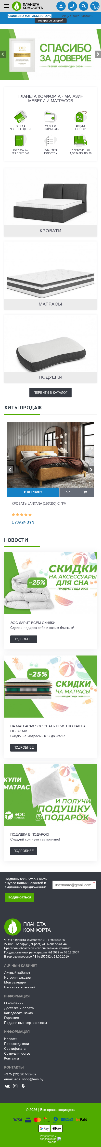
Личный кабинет (17, 972)
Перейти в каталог (50, 392)
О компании (14, 1003)
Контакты (11, 1058)
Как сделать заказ (18, 1013)
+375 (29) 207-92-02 (20, 1074)
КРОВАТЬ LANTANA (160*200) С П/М (39, 503)
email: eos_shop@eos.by (23, 1079)
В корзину (33, 492)
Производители (16, 1044)
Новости (10, 1039)
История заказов (17, 977)
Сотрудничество (17, 1053)
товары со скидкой (50, 20)
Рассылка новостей (19, 987)
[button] (93, 54)
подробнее (23, 639)
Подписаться (19, 897)
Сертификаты (15, 1048)
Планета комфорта (33, 6)
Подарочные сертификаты (25, 1023)
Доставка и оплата (19, 1008)
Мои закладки (15, 982)
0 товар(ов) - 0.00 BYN (94, 6)
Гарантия (11, 1018)
